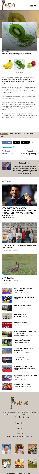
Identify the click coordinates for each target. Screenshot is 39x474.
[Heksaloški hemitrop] (7, 316)
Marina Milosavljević (19, 335)
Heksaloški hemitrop (20, 314)
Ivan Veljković (17, 316)
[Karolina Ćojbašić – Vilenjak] (7, 308)
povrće (11, 133)
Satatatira (4, 327)
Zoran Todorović (6, 217)
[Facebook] (11, 417)
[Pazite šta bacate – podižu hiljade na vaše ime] (7, 378)
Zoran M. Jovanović (19, 386)
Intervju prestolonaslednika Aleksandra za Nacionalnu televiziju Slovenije (25, 368)
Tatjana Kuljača (18, 342)
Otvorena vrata (5, 293)
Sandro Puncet (18, 359)
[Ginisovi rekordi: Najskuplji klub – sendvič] (7, 299)
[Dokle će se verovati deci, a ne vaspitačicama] (7, 291)
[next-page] (6, 284)
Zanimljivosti (5, 301)
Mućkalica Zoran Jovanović (22, 384)
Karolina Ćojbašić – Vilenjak (22, 306)
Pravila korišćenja (26, 473)
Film (3, 204)
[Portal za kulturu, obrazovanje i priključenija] (8, 5)
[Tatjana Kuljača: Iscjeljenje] (7, 342)
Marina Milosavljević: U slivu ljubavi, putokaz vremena (25, 332)
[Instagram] (15, 417)
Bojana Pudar (24, 163)
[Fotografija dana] (7, 360)
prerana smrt (18, 133)
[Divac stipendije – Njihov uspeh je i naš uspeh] (19, 232)
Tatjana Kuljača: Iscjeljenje (22, 340)
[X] (24, 417)
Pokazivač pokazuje (4, 370)
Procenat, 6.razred (7, 153)
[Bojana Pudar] (6, 168)
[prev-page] (3, 284)
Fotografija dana (19, 357)
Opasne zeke (8, 278)
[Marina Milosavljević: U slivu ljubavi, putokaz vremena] (7, 334)
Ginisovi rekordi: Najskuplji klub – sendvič (24, 298)
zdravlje (3, 136)
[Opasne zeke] (19, 264)
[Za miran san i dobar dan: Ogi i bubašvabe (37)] (7, 351)
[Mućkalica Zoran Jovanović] (7, 386)
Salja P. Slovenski (18, 325)
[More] (32, 142)
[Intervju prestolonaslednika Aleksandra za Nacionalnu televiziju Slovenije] (7, 368)
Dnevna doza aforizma (20, 323)
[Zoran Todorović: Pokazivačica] (32, 449)
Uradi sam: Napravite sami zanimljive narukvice (29, 154)
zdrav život (30, 133)
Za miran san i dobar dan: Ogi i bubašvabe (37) (23, 350)
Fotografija (4, 362)
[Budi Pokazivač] (6, 463)
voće (24, 133)
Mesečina (4, 310)
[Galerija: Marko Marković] (32, 463)
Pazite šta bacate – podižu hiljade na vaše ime (25, 376)
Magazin (4, 242)
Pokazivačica (5, 318)
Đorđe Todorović (18, 352)
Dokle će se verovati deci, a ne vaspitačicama (23, 289)
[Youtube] (28, 417)
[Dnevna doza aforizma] (7, 325)
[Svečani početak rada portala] (19, 463)
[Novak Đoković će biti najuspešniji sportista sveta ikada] (6, 449)
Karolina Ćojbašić (18, 308)
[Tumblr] (19, 417)
